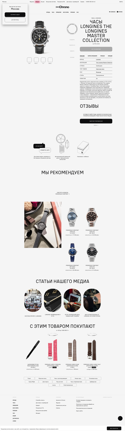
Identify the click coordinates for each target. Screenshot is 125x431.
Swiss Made (32, 381)
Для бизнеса (16, 418)
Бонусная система (51, 1)
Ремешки (72, 12)
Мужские (98, 72)
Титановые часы (93, 378)
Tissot (29, 378)
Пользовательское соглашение (84, 408)
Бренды (48, 12)
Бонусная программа (41, 410)
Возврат (38, 413)
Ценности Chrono (60, 400)
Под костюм (59, 381)
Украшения (58, 12)
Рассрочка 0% (61, 1)
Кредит (38, 405)
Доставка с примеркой (73, 1)
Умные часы (78, 378)
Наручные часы (100, 69)
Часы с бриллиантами (76, 381)
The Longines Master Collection (104, 62)
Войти (121, 1)
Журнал (32, 1)
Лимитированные (68, 385)
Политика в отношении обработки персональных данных (85, 404)
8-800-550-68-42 (90, 1)
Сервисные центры (61, 405)
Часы (53, 12)
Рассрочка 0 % (40, 408)
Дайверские (93, 381)
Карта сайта (79, 411)
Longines (98, 59)
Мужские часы (42, 378)
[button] (5, 1)
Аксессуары (66, 12)
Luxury (54, 385)
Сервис (82, 1)
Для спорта (45, 381)
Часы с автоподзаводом (60, 378)
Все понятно (114, 428)
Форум (37, 1)
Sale (78, 12)
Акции (42, 1)
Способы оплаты (40, 400)
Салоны (58, 408)
